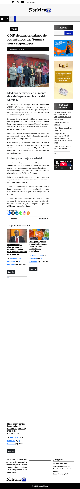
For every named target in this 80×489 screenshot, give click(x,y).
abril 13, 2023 (15, 438)
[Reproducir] (56, 168)
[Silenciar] (69, 168)
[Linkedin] (17, 213)
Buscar (63, 28)
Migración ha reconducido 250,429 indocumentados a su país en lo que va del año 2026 (63, 138)
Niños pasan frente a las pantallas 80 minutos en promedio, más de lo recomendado (16, 428)
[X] (13, 213)
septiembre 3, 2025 (17, 50)
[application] (63, 164)
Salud (14, 28)
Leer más (11, 272)
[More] (28, 213)
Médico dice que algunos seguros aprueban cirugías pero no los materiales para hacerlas (17, 249)
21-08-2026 (31, 2)
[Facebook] (9, 213)
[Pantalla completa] (71, 168)
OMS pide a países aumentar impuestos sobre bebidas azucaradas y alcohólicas (38, 246)
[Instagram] (24, 213)
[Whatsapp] (20, 213)
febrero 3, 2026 (16, 258)
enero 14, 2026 (37, 255)
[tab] (2, 19)
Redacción (11, 261)
